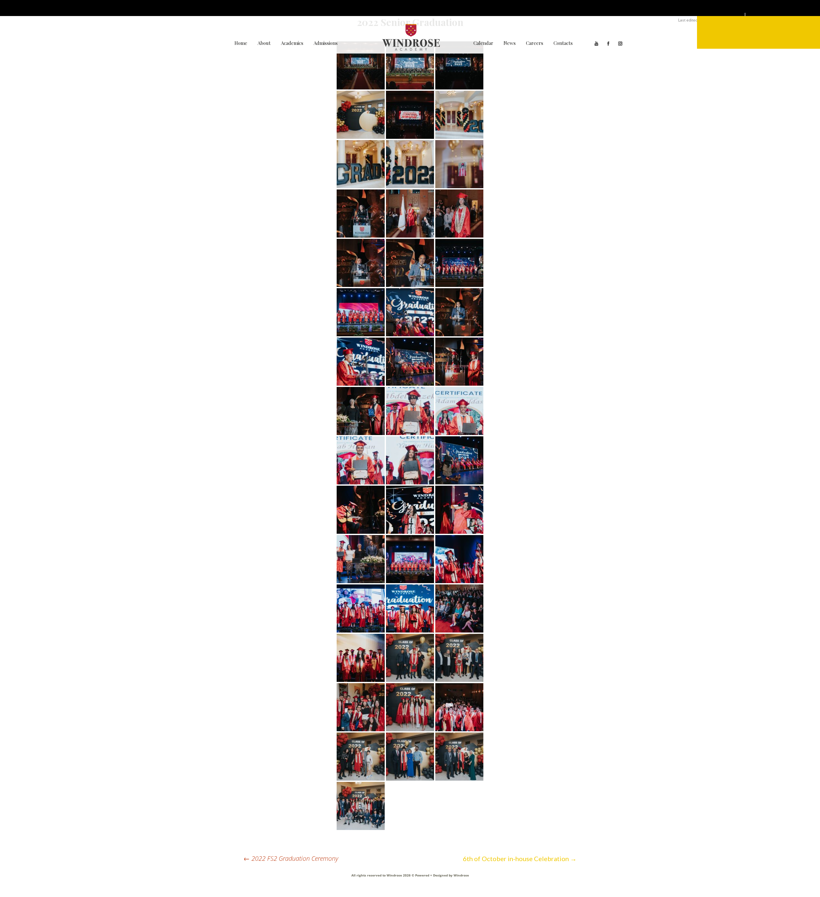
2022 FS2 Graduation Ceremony (290, 858)
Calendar (483, 43)
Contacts (563, 43)
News (510, 43)
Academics (292, 43)
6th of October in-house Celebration (520, 858)
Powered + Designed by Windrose (441, 875)
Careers (534, 43)
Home (240, 43)
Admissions (326, 43)
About (264, 43)
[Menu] (758, 32)
